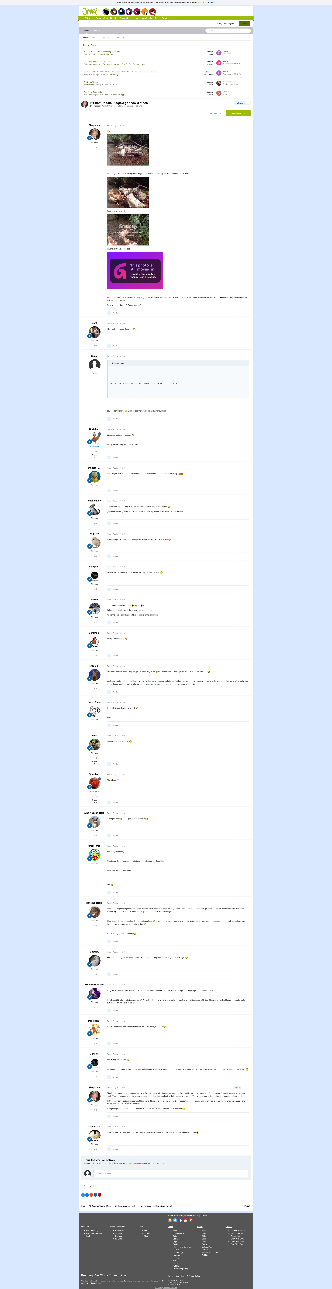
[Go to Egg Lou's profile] (95, 543)
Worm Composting (180, 1268)
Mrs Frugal (94, 1021)
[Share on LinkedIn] (95, 1195)
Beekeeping (235, 1236)
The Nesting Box (115, 74)
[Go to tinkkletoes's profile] (219, 83)
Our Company (92, 1230)
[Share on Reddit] (91, 1195)
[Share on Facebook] (87, 1195)
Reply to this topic (238, 113)
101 (95, 1076)
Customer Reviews (94, 1233)
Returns (118, 1238)
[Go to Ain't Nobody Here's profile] (95, 822)
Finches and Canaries (182, 1247)
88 (95, 868)
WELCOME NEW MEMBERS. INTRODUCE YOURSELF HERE (112, 71)
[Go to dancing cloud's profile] (95, 912)
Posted (116, 125)
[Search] (248, 31)
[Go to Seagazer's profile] (95, 575)
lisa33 (94, 323)
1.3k (95, 523)
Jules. (94, 735)
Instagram (170, 1220)
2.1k (95, 147)
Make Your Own (237, 1241)
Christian (94, 429)
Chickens (105, 11)
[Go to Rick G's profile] (219, 62)
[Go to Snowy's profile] (95, 608)
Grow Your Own (237, 1238)
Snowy (94, 599)
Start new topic (215, 113)
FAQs (88, 1236)
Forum (147, 1230)
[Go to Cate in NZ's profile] (95, 1135)
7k (95, 490)
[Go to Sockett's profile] (219, 93)
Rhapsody (94, 125)
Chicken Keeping (238, 1230)
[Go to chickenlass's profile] (95, 509)
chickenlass (94, 500)
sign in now (138, 1163)
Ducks (175, 1244)
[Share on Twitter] (83, 1195)
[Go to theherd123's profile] (95, 477)
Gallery (147, 1233)
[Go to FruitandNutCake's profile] (95, 993)
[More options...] (246, 125)
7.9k (95, 589)
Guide (170, 1226)
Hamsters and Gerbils (144, 11)
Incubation (177, 1257)
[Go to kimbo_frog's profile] (95, 855)
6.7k (95, 758)
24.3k (95, 835)
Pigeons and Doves (210, 1252)
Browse (86, 30)
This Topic (238, 30)
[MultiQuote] (109, 313)
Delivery (118, 1236)
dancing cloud (94, 902)
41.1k (95, 796)
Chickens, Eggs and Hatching (130, 105)
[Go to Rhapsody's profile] (84, 104)
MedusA (94, 951)
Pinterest (191, 1220)
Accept (210, 2)
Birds (152, 12)
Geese (204, 1244)
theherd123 (94, 467)
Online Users (105, 37)
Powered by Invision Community (166, 1288)
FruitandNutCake (94, 984)
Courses (229, 1226)
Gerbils (176, 1249)
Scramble (94, 632)
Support (165, 18)
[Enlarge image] (128, 149)
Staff (94, 37)
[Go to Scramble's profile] (95, 642)
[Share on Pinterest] (99, 1195)
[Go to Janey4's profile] (95, 1063)
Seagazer (94, 566)
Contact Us (119, 1230)
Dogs (113, 11)
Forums (85, 37)
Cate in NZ (94, 1126)
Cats (121, 11)
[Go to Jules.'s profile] (95, 744)
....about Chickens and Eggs (114, 94)
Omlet (91, 11)
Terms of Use (173, 1276)
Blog (146, 1236)
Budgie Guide (178, 1233)
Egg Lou (94, 533)
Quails (175, 1263)
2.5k (95, 925)
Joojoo (94, 666)
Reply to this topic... (105, 1173)
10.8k (95, 1043)
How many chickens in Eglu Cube (97, 61)
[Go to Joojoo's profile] (95, 675)
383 (95, 1007)
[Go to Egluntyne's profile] (95, 783)
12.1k (95, 622)
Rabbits (129, 11)
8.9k (95, 451)
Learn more (201, 2)
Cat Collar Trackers (91, 82)
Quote (115, 313)
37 (155, 72)
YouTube (185, 1220)
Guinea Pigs (137, 11)
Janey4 (94, 1053)
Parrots (176, 1260)
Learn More (96, 1283)
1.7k (95, 688)
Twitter (175, 1220)
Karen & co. (94, 702)
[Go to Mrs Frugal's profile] (95, 1030)
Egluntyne (94, 774)
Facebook (180, 1220)
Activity (97, 30)
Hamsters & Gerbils (143, 18)
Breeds (200, 1226)
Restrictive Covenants (93, 92)
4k (95, 724)
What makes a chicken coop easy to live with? (102, 51)
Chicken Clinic (108, 54)
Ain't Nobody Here (94, 812)
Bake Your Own (237, 1244)
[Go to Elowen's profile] (219, 52)
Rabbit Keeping (237, 1233)
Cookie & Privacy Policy (190, 1276)
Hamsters (177, 1255)
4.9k (95, 655)
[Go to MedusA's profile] (95, 961)
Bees (175, 1230)
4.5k (95, 1149)
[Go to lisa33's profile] (95, 332)
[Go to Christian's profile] (95, 438)
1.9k (95, 345)
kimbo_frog (94, 845)
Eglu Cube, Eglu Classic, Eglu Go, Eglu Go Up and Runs (124, 64)
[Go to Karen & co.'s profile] (95, 711)
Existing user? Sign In (225, 23)
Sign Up (244, 23)
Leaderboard (119, 37)
